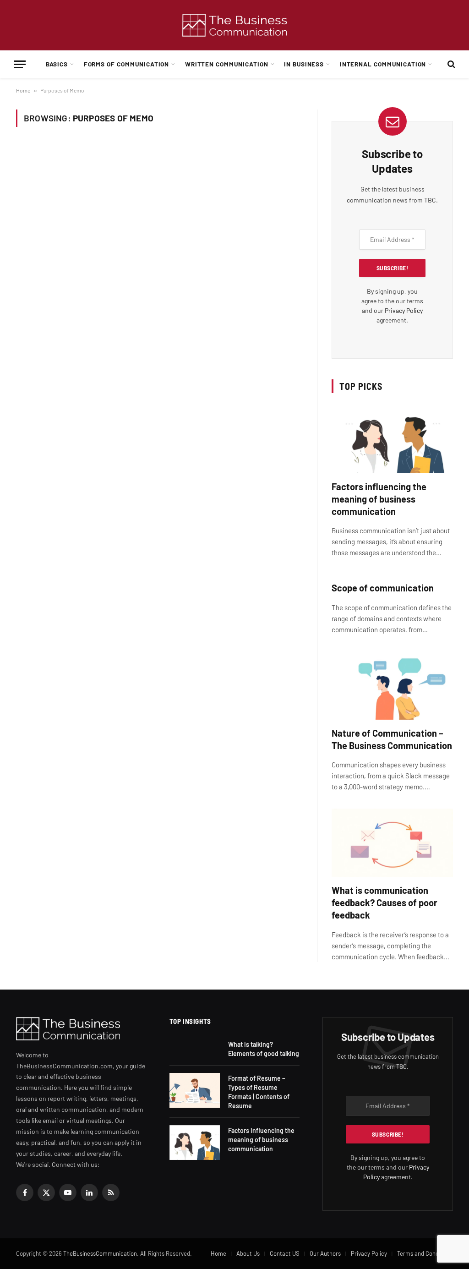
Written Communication (226, 64)
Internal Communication (383, 64)
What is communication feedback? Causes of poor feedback (384, 902)
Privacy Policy (404, 310)
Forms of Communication (126, 64)
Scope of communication (383, 587)
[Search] (450, 64)
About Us (248, 1253)
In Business (304, 64)
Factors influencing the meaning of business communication (379, 499)
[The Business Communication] (234, 25)
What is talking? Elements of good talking (263, 1048)
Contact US (285, 1253)
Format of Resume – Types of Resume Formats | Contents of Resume (258, 1092)
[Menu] (20, 64)
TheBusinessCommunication (100, 1253)
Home (23, 90)
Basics (57, 64)
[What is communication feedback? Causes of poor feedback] (392, 843)
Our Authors (325, 1253)
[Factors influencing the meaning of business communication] (392, 439)
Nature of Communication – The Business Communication (392, 739)
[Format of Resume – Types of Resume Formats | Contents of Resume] (194, 1090)
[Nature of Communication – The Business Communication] (392, 685)
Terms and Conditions (425, 1253)
